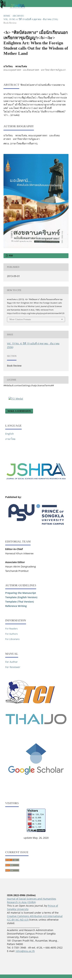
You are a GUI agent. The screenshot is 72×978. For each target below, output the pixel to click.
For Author (11, 661)
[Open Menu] (3, 3)
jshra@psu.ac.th (25, 951)
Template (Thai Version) (19, 601)
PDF (10, 255)
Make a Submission (19, 411)
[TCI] (31, 709)
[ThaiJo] (36, 723)
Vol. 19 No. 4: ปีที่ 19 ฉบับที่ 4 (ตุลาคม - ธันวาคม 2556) (30, 19)
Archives (18, 15)
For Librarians (12, 639)
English (9, 433)
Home (6, 15)
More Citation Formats (20, 319)
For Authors (11, 633)
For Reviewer (12, 667)
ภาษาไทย (10, 439)
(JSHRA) (31, 902)
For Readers (11, 628)
